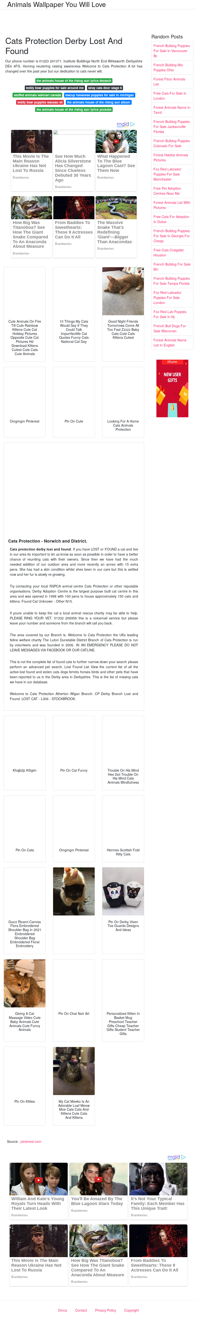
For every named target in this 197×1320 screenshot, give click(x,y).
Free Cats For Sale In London (170, 96)
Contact (81, 1310)
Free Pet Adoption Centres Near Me (167, 191)
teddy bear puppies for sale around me (55, 87)
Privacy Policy (105, 1310)
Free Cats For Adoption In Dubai (171, 219)
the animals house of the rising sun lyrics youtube (74, 109)
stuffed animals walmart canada (37, 95)
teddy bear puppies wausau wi (40, 102)
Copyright (131, 1310)
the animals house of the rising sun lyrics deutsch (74, 80)
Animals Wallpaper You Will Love (56, 4)
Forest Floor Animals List (169, 81)
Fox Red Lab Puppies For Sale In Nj (170, 314)
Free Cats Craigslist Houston (169, 252)
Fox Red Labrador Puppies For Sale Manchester (167, 174)
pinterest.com (31, 1141)
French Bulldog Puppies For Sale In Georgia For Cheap (172, 235)
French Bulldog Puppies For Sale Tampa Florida (172, 281)
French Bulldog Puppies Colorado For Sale (172, 143)
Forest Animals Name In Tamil (172, 110)
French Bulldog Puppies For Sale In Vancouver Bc (172, 50)
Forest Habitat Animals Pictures (171, 157)
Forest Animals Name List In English (170, 342)
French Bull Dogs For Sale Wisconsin (170, 328)
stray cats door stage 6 (105, 87)
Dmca (62, 1310)
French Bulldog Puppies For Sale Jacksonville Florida (172, 126)
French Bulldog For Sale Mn (172, 267)
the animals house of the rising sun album (98, 102)
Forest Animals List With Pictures (172, 205)
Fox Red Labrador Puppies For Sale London (167, 297)
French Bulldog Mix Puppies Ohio (168, 67)
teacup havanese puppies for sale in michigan (99, 95)
